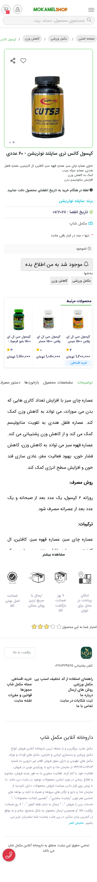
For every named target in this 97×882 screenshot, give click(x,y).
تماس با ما (84, 706)
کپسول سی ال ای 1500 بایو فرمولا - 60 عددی (19, 339)
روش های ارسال (80, 690)
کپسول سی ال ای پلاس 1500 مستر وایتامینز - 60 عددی (48, 339)
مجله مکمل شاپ (19, 684)
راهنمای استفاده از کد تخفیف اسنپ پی (63, 679)
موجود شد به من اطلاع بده (54, 264)
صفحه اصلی (86, 38)
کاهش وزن (32, 38)
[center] (90, 20)
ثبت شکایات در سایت (76, 700)
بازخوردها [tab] (31, 382)
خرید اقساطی (21, 679)
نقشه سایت (23, 700)
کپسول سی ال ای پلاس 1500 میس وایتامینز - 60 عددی (78, 339)
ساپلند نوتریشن (71, 201)
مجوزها (26, 690)
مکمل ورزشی (59, 38)
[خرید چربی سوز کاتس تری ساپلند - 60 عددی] (86, 652)
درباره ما (86, 695)
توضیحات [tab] (85, 382)
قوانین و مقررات (20, 695)
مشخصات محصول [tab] (58, 382)
